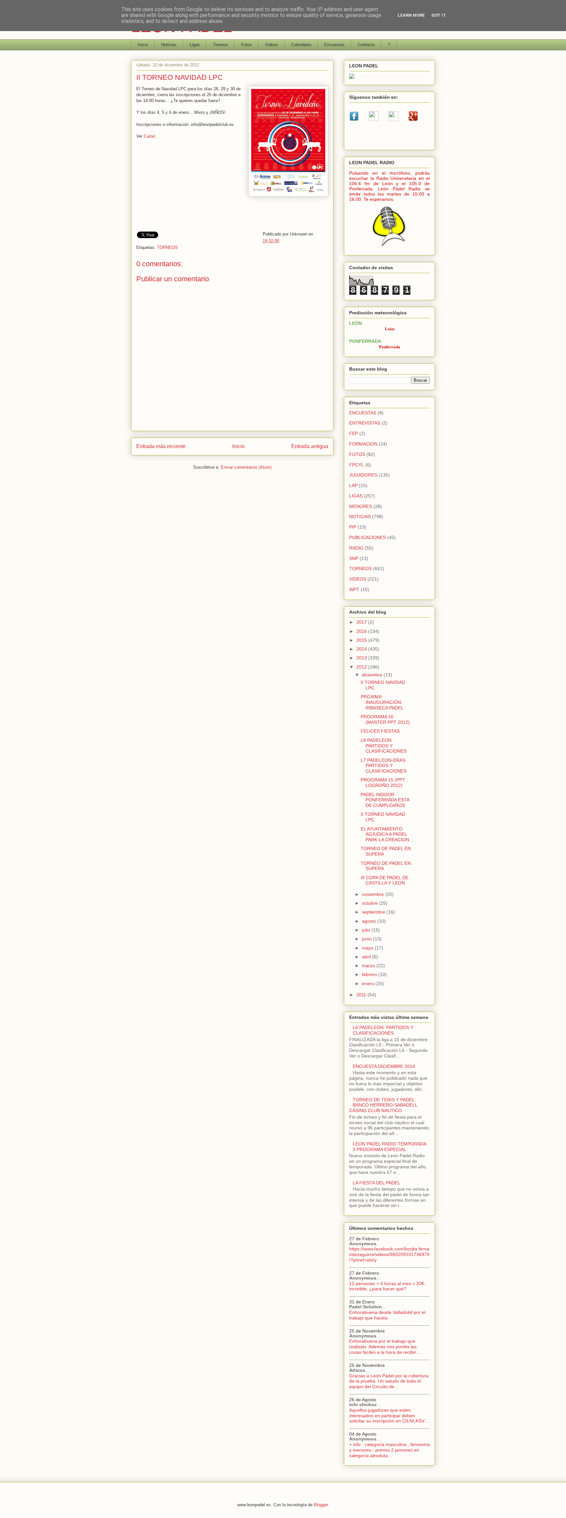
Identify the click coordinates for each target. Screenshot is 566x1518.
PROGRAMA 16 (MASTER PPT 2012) (385, 719)
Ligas (195, 44)
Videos (271, 44)
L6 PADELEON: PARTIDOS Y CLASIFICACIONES (383, 1030)
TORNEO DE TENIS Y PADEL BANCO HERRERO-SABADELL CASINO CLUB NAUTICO (383, 1105)
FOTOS (357, 454)
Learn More (411, 15)
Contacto (366, 44)
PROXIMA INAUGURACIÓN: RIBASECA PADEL (382, 702)
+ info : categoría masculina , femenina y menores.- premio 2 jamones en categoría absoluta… (389, 1450)
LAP (353, 485)
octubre (370, 903)
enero (368, 983)
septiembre (374, 912)
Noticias (169, 44)
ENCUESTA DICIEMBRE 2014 (384, 1066)
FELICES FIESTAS (380, 731)
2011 (362, 994)
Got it (438, 15)
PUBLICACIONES (367, 537)
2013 (362, 657)
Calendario (301, 44)
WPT (354, 589)
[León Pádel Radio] (389, 247)
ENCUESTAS (362, 412)
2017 (362, 622)
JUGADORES (363, 475)
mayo (368, 948)
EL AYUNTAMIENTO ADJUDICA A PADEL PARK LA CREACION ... (387, 834)
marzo (369, 965)
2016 (362, 631)
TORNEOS (167, 247)
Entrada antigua (309, 446)
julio (366, 930)
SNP (353, 558)
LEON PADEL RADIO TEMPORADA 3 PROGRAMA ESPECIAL (389, 1146)
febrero (370, 974)
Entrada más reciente (161, 446)
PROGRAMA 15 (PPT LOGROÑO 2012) (383, 782)
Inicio (143, 44)
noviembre (373, 894)
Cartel (149, 136)
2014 (362, 649)
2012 (362, 667)
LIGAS (356, 495)
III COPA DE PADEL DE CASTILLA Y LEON (384, 880)
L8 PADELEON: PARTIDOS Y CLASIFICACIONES (383, 746)
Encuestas (334, 44)
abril (367, 956)
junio (367, 938)
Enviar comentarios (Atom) (246, 467)
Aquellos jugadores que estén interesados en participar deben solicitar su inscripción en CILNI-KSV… (389, 1415)
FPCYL (356, 464)
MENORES (360, 506)
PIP (352, 527)
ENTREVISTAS (364, 423)
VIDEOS (357, 579)
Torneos (220, 44)
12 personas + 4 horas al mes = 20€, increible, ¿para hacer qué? (387, 1286)
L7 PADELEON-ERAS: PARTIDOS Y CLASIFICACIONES (383, 766)
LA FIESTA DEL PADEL (376, 1182)
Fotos (246, 44)
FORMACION (363, 443)
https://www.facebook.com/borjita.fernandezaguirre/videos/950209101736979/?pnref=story (389, 1254)
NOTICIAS (360, 516)
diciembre (373, 674)
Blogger (321, 1504)
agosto (369, 921)
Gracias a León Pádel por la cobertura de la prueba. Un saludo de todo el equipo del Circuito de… (388, 1381)
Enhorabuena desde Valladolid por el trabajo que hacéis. (387, 1315)
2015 (362, 640)
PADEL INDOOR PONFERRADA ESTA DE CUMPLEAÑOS (385, 800)
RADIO (356, 547)
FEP (353, 433)
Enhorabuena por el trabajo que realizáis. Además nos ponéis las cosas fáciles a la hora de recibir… (385, 1346)
